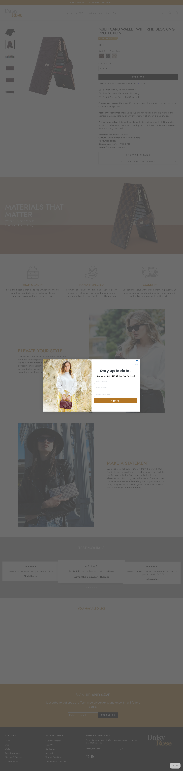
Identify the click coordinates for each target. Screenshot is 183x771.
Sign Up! (115, 400)
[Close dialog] (137, 362)
